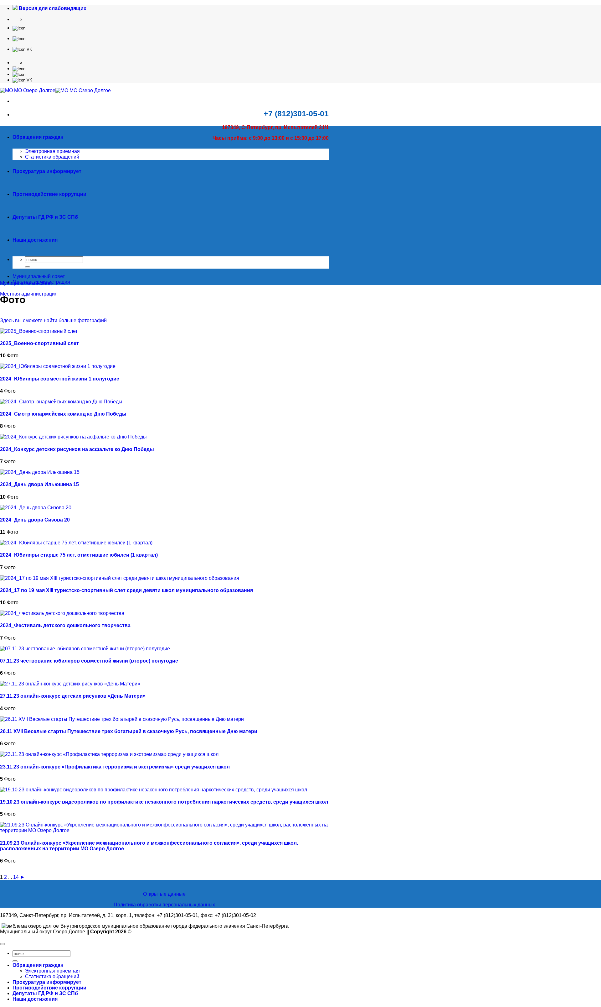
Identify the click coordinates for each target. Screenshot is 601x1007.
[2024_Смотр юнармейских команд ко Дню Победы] (61, 401)
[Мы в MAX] (19, 38)
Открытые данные (164, 894)
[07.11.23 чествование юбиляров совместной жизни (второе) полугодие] (85, 648)
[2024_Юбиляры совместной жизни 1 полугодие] (58, 366)
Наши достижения (35, 240)
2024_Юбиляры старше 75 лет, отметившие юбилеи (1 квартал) (79, 555)
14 (16, 877)
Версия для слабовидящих (52, 8)
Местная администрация (29, 293)
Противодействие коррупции (49, 194)
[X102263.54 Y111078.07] (19, 27)
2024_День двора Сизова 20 (35, 519)
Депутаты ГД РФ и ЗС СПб (45, 217)
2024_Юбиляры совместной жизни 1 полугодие (59, 378)
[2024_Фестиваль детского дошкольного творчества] (62, 613)
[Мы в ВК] (22, 49)
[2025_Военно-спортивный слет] (39, 331)
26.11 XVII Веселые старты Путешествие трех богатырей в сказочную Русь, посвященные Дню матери (128, 731)
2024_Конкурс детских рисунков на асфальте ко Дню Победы (77, 449)
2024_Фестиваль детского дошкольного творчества (65, 625)
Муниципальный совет (26, 283)
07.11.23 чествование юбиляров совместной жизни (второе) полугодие (89, 660)
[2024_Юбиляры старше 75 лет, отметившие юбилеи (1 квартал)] (76, 542)
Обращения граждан (38, 137)
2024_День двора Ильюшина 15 (39, 484)
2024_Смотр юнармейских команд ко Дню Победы (63, 414)
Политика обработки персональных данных (164, 904)
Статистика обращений (52, 157)
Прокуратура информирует (47, 171)
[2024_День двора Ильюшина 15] (40, 472)
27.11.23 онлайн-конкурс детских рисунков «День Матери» (73, 696)
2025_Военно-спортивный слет (39, 343)
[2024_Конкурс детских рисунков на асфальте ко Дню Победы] (73, 436)
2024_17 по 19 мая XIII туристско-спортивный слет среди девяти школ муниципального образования (126, 590)
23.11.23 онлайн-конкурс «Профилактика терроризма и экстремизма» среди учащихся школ (115, 766)
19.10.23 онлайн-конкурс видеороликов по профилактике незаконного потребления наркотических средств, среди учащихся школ (164, 802)
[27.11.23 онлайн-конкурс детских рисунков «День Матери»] (70, 683)
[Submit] (27, 267)
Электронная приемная (52, 151)
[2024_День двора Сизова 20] (35, 507)
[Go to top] (2, 944)
